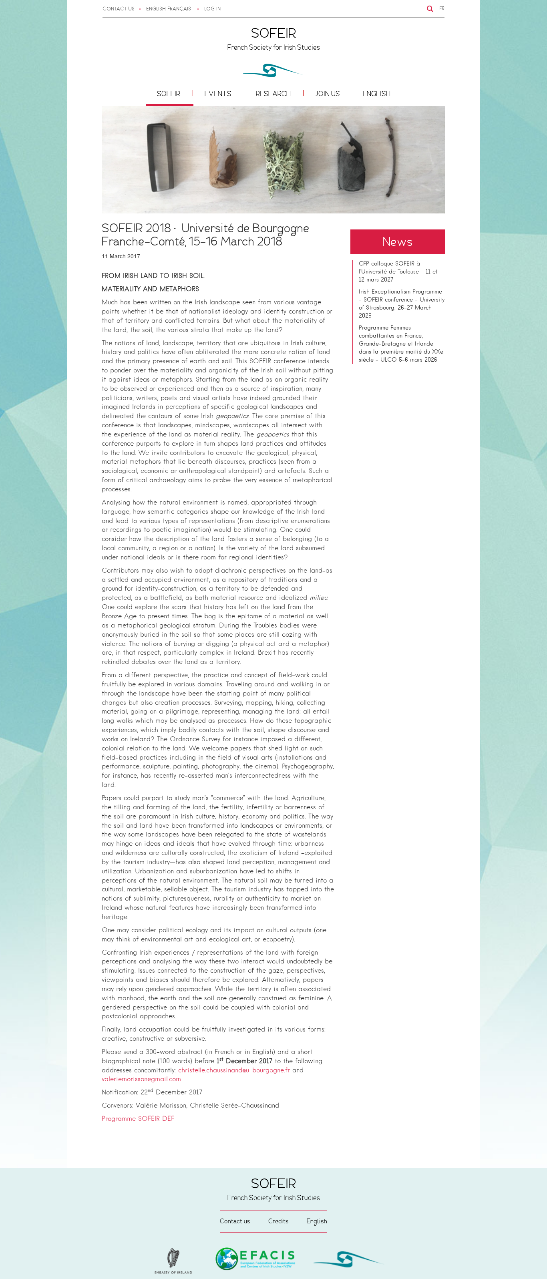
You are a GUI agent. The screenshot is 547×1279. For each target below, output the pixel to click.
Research (274, 94)
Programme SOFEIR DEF (138, 1119)
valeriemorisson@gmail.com (141, 1079)
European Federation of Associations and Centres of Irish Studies (175, 1261)
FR (441, 8)
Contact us (119, 9)
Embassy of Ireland (255, 1260)
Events (219, 94)
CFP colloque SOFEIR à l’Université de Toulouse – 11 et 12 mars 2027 (398, 272)
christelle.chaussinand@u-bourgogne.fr (234, 1071)
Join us (327, 94)
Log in (212, 9)
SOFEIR (169, 94)
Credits (278, 1221)
